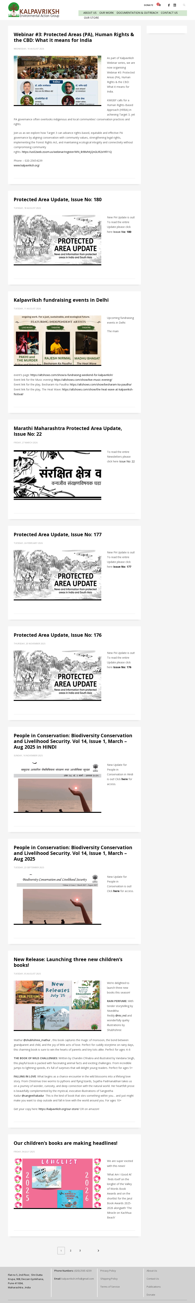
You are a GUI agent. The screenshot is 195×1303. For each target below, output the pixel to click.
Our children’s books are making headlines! (65, 1143)
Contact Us (153, 1278)
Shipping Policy (109, 1278)
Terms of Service (110, 1286)
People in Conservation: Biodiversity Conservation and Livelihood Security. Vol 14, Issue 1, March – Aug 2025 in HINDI (73, 741)
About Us (152, 1270)
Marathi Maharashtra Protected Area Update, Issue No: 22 (68, 431)
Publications (154, 1286)
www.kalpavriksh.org (26, 165)
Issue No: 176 (122, 667)
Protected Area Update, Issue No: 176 (57, 635)
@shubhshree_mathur (36, 1040)
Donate (151, 1294)
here (124, 779)
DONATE (148, 5)
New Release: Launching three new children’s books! (68, 962)
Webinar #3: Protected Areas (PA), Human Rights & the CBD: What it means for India (74, 37)
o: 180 (127, 232)
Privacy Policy (108, 1270)
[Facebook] (169, 5)
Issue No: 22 (127, 461)
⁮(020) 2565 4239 (82, 1270)
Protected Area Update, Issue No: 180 (57, 199)
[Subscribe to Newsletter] (174, 5)
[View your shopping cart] (159, 5)
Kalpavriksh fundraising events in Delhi (61, 300)
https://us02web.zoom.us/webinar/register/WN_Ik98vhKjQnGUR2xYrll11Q (67, 152)
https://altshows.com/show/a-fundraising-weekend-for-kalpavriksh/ (71, 375)
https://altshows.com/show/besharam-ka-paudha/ (101, 384)
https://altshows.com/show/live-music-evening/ (83, 379)
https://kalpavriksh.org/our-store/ (59, 1109)
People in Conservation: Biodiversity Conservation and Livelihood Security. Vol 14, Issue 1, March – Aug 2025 (73, 853)
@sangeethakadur (33, 1095)
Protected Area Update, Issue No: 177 (57, 534)
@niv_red (120, 1015)
